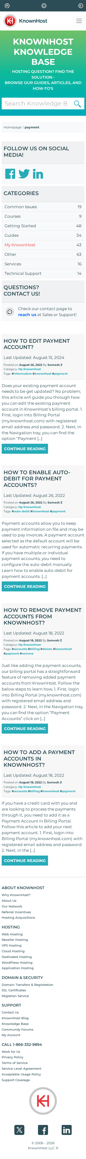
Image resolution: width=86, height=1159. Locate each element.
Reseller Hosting (15, 940)
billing (35, 649)
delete (47, 649)
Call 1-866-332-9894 (22, 1044)
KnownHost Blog (15, 1018)
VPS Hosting (12, 945)
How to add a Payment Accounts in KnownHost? (39, 758)
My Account (11, 1035)
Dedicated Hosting (17, 957)
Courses (13, 216)
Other (10, 254)
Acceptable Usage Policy (21, 1074)
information (23, 373)
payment (61, 373)
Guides (12, 235)
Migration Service (15, 996)
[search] (77, 103)
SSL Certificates (14, 990)
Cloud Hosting (13, 951)
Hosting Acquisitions (18, 917)
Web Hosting (12, 934)
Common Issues (21, 206)
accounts (20, 649)
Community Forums (17, 1029)
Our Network (12, 906)
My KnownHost (20, 244)
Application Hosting (18, 968)
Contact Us (10, 1012)
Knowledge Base (15, 1024)
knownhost (43, 373)
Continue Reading (25, 449)
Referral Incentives (16, 912)
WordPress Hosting (17, 962)
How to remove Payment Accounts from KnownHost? (42, 616)
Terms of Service (15, 1063)
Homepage (13, 127)
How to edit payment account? (37, 344)
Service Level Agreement (21, 1068)
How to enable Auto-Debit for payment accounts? (37, 478)
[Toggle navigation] (79, 21)
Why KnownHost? (16, 895)
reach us (27, 314)
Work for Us (11, 1051)
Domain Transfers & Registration (27, 985)
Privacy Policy (12, 1057)
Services (13, 264)
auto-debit (22, 511)
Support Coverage (16, 1080)
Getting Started (20, 225)
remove (28, 653)
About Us (9, 900)
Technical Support (23, 273)
